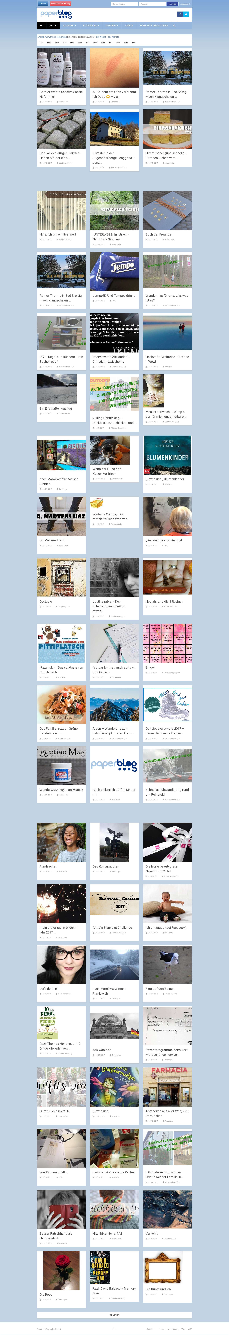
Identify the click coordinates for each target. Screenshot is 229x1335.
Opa (113, 301)
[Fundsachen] (61, 842)
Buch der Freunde (158, 234)
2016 (80, 43)
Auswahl (69, 25)
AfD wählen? (102, 1050)
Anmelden (173, 4)
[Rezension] (101, 1111)
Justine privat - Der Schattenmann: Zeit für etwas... (109, 606)
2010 (126, 43)
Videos (129, 25)
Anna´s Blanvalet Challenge (112, 928)
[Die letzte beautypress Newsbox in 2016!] (167, 842)
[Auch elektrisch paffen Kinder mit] (114, 765)
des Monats (113, 37)
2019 (57, 43)
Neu (52, 25)
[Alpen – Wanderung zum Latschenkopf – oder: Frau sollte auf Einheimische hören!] (114, 704)
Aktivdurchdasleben (172, 102)
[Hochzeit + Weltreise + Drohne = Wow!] (167, 332)
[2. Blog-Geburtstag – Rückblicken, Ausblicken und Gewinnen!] (114, 394)
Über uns (160, 1329)
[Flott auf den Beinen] (167, 964)
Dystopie (46, 601)
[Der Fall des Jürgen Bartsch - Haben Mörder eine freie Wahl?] (61, 129)
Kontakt (150, 1329)
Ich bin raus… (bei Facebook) (166, 928)
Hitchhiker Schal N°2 (107, 1233)
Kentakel (168, 367)
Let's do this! (49, 989)
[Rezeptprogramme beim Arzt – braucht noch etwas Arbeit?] (167, 1026)
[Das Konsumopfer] (114, 842)
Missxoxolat (63, 102)
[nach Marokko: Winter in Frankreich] (114, 964)
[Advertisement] (124, 14)
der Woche (101, 37)
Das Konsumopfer (105, 866)
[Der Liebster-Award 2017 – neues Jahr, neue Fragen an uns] (167, 704)
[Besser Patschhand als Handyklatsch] (61, 1209)
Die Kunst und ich (158, 1289)
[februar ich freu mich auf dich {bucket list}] (114, 643)
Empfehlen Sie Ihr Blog (60, 4)
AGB (190, 1329)
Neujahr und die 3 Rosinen (164, 601)
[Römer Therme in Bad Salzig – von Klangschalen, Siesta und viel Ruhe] (167, 68)
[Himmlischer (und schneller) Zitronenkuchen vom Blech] (167, 129)
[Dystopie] (61, 577)
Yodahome (115, 102)
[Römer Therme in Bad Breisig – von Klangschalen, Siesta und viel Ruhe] (61, 271)
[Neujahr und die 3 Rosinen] (167, 577)
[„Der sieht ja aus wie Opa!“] (167, 516)
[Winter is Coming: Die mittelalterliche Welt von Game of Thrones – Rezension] (96, 503)
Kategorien (90, 25)
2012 (111, 43)
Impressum (172, 1329)
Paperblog (41, 1329)
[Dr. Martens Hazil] (61, 516)
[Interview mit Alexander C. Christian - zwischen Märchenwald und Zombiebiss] (114, 332)
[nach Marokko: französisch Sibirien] (61, 455)
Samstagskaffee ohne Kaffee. (114, 1172)
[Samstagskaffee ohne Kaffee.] (114, 1148)
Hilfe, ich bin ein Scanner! (58, 234)
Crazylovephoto (64, 607)
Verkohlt (152, 1233)
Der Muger (63, 489)
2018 (64, 43)
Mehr (116, 1315)
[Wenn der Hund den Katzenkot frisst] (110, 450)
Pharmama (168, 1060)
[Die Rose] (61, 1270)
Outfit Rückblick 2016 (55, 1111)
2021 (41, 43)
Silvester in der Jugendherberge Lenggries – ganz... (114, 158)
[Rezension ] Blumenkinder (165, 479)
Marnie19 (168, 484)
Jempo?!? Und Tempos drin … (114, 296)
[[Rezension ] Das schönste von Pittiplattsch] (61, 643)
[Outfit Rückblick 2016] (61, 1087)
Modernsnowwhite (171, 876)
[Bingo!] (167, 643)
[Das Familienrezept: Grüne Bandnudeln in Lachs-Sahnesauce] (61, 704)
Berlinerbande (64, 414)
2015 (87, 43)
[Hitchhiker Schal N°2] (114, 1209)
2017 (72, 43)
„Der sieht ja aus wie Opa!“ (164, 540)
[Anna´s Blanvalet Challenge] (114, 903)
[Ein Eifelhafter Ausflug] (57, 389)
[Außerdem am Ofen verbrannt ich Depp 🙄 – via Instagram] (114, 68)
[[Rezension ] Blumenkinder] (167, 455)
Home (43, 4)
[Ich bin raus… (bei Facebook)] (167, 903)
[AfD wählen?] (114, 1026)
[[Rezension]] (114, 1087)
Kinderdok (116, 800)
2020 (49, 43)
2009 (134, 43)
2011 (118, 43)
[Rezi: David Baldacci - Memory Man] (100, 1267)
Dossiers (111, 25)
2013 (103, 43)
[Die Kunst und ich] (163, 1268)
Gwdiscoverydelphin (172, 673)
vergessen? (185, 4)
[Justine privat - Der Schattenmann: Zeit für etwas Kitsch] (114, 577)
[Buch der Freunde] (167, 210)
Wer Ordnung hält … (54, 1172)
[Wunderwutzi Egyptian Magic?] (61, 765)
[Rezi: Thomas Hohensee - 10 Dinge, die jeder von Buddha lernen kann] (47, 1022)
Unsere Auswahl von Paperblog (52, 37)
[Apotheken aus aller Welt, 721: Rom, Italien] (167, 1087)
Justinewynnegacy (66, 163)
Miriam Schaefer (65, 240)
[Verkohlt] (167, 1209)
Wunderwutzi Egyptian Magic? (61, 790)
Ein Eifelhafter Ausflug (56, 408)
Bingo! (150, 667)
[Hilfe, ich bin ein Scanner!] (61, 210)
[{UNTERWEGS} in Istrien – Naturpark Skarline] (114, 210)
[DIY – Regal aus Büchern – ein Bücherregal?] (61, 332)
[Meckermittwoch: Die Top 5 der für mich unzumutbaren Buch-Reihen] (153, 390)
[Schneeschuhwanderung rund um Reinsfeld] (167, 765)
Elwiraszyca (116, 872)
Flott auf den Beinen (160, 989)
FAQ (183, 1329)
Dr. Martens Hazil (52, 540)
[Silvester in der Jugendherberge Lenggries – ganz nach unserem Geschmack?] (114, 129)
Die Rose (46, 1294)
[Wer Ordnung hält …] (61, 1148)
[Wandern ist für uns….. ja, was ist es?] (167, 271)
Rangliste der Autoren (154, 25)
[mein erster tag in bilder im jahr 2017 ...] (61, 903)
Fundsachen (48, 866)
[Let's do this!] (61, 964)
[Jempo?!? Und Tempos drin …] (114, 271)
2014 (95, 43)
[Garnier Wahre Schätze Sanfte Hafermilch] (61, 68)
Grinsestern (116, 677)
